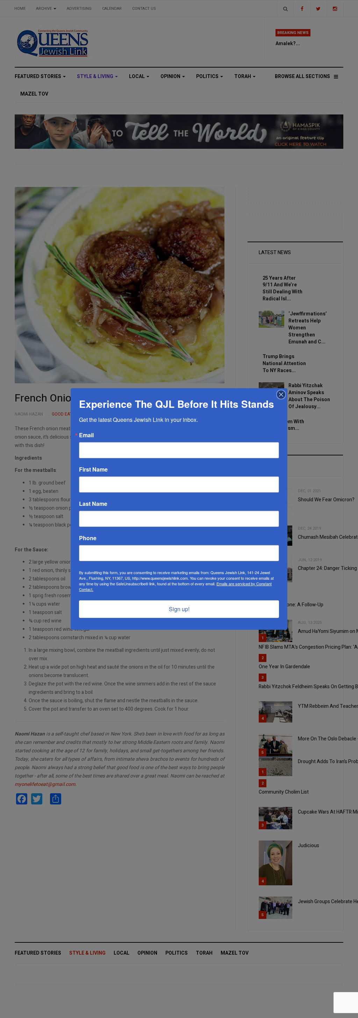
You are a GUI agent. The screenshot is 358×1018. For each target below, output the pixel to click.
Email (86, 435)
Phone (87, 538)
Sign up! (179, 609)
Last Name (93, 504)
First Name (93, 469)
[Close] (281, 394)
